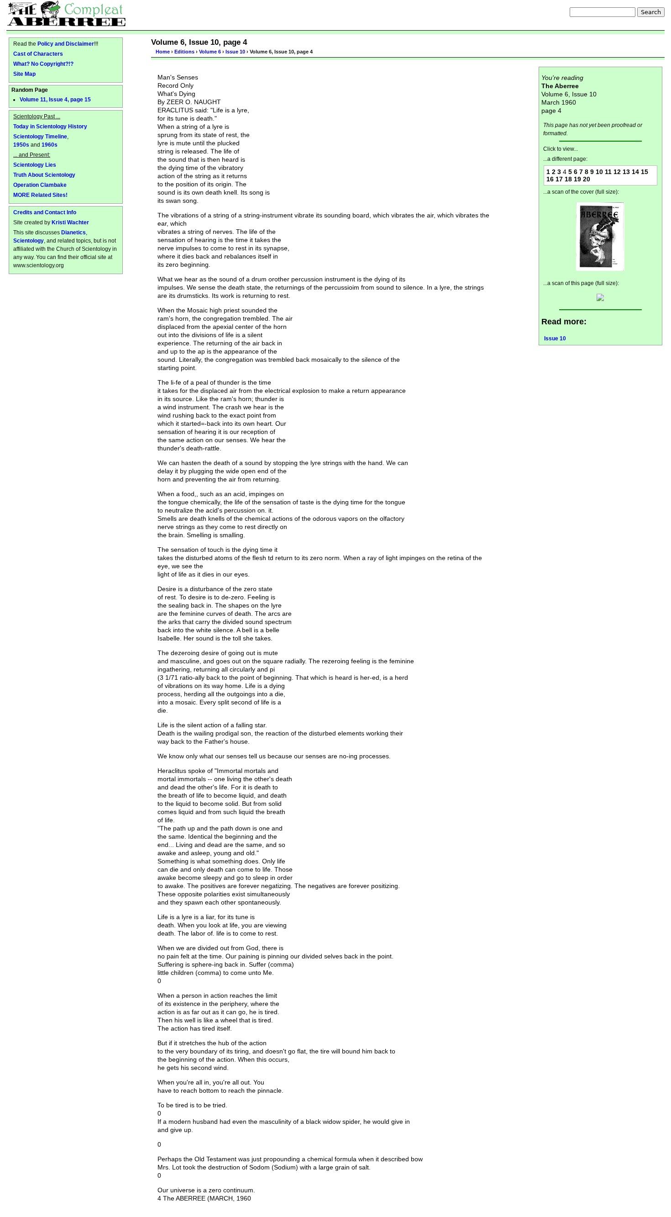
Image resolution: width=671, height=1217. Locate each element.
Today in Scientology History (50, 126)
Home (163, 51)
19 (577, 179)
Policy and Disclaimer (65, 44)
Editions (184, 51)
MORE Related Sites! (40, 195)
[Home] (66, 13)
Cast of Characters (38, 54)
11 (608, 171)
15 (644, 171)
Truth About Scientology (44, 175)
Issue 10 (235, 51)
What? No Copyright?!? (43, 64)
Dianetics (73, 232)
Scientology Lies (34, 165)
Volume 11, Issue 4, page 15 (55, 99)
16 (550, 179)
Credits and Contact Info (44, 212)
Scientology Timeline (40, 136)
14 (635, 171)
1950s (21, 145)
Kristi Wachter (70, 222)
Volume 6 (210, 51)
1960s (50, 145)
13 (626, 171)
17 (559, 179)
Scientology (28, 240)
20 (586, 179)
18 (568, 179)
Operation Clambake (40, 185)
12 (617, 171)
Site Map (24, 74)
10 (599, 171)
